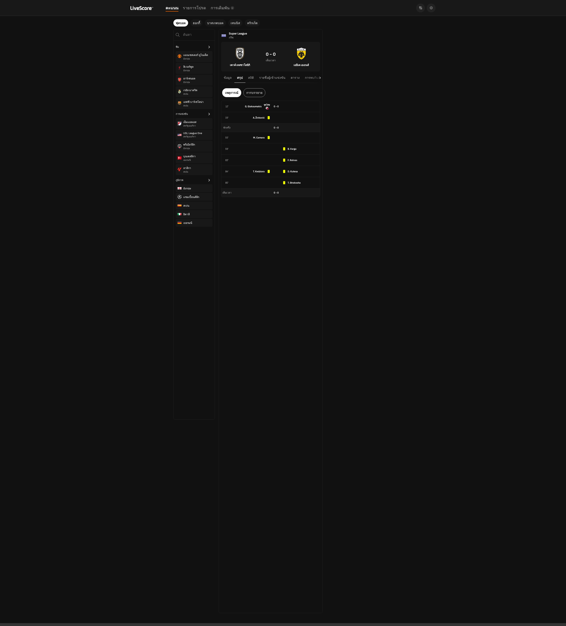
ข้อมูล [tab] (228, 78)
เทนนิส (235, 23)
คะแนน (172, 8)
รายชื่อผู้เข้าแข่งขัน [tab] (272, 78)
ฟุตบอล (181, 23)
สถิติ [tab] (251, 78)
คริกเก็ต (252, 23)
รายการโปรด (194, 8)
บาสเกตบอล (215, 23)
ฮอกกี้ (196, 23)
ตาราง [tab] (295, 78)
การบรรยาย (254, 93)
